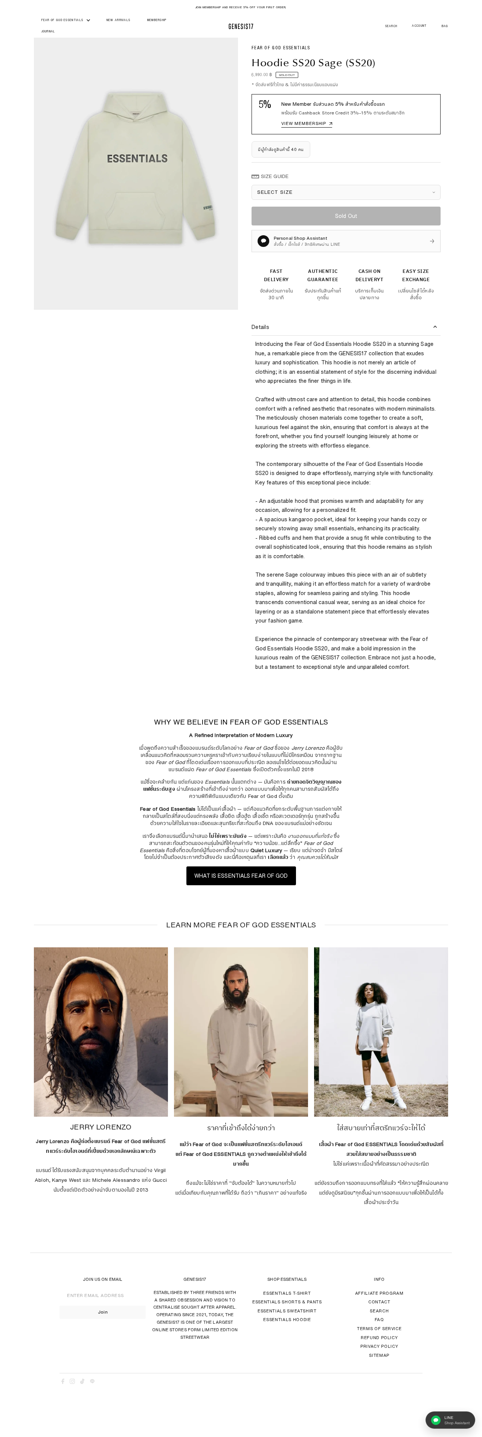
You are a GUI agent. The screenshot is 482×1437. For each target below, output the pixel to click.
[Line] (92, 1382)
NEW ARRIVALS (119, 20)
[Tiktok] (82, 1382)
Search (379, 1311)
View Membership (306, 123)
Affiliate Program (379, 1293)
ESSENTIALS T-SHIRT (287, 1293)
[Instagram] (72, 1382)
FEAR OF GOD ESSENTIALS (63, 20)
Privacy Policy (379, 1346)
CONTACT (379, 1302)
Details (260, 327)
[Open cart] (445, 26)
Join (103, 1311)
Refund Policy (379, 1337)
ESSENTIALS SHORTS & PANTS (287, 1302)
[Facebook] (62, 1382)
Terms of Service (379, 1328)
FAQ (379, 1319)
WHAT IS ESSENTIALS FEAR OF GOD (241, 875)
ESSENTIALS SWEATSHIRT (287, 1311)
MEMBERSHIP (157, 20)
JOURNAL (48, 31)
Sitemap (379, 1355)
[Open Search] (391, 26)
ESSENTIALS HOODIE (287, 1319)
